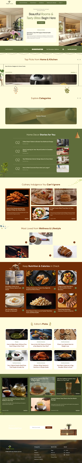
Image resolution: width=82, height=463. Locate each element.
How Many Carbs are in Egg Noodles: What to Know (65, 366)
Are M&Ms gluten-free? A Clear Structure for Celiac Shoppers (16, 235)
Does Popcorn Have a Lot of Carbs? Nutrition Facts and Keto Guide (39, 311)
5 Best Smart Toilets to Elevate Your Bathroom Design (38, 141)
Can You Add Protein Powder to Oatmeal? (11, 310)
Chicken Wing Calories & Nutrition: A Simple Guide (41, 366)
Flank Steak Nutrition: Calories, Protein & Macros (66, 310)
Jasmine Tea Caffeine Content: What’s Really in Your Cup (13, 399)
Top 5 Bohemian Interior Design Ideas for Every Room (38, 159)
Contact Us (53, 454)
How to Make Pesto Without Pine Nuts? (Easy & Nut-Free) (17, 345)
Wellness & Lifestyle (51, 2)
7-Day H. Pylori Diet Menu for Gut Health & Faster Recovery (65, 288)
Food (60, 2)
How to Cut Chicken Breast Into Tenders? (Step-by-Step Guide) (16, 209)
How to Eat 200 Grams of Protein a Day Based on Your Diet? (41, 345)
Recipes (16, 341)
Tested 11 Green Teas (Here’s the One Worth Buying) (64, 399)
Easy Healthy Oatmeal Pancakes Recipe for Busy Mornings (65, 191)
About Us (53, 452)
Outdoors (41, 2)
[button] (78, 59)
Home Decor (33, 2)
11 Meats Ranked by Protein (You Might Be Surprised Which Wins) (38, 288)
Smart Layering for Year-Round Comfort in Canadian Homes (38, 150)
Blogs (52, 450)
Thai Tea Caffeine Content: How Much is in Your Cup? (66, 379)
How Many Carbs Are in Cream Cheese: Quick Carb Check (13, 288)
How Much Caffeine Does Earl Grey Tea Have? (39, 379)
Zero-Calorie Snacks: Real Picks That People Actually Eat (16, 366)
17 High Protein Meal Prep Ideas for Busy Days (62, 208)
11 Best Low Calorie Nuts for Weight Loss (65, 345)
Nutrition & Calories (41, 341)
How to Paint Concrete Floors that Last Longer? (36, 167)
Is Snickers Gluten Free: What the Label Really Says (40, 248)
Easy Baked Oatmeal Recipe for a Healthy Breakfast (42, 191)
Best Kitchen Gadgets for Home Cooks (15, 66)
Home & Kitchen (23, 2)
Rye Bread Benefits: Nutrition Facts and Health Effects (65, 235)
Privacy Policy (54, 457)
